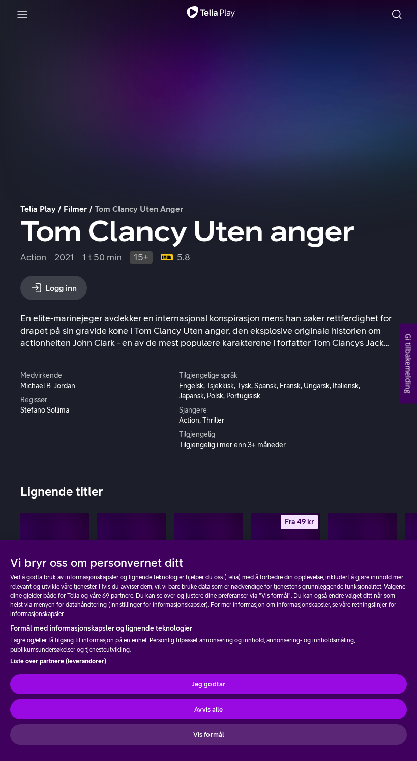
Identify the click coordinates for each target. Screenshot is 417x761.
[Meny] (22, 14)
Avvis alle (208, 709)
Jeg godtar (208, 684)
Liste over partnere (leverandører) (58, 661)
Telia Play (38, 208)
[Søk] (396, 14)
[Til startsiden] (210, 14)
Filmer (75, 208)
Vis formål (208, 734)
